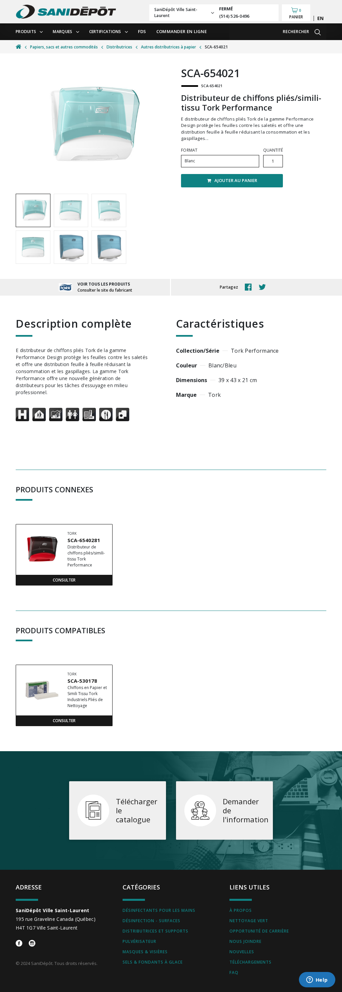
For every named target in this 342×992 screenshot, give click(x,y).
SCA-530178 (82, 680)
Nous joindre (245, 941)
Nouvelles (241, 952)
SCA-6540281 (83, 540)
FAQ (233, 972)
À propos (240, 910)
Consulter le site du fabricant (104, 290)
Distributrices (119, 47)
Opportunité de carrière (259, 931)
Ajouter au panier (235, 180)
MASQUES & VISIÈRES (145, 952)
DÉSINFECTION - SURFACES (151, 921)
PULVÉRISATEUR (139, 941)
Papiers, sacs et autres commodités (64, 47)
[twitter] (264, 287)
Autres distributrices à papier (168, 47)
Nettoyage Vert (248, 921)
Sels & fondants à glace (153, 962)
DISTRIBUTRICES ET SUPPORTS (155, 931)
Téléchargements (250, 962)
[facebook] (250, 287)
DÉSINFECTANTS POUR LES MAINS (159, 910)
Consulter (64, 580)
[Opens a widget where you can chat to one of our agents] (317, 980)
